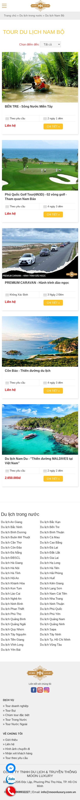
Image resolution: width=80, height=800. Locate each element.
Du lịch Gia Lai (49, 557)
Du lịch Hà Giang (12, 562)
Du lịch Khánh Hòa (13, 583)
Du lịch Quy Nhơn (12, 629)
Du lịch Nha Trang (51, 598)
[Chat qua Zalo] (11, 780)
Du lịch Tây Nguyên (13, 634)
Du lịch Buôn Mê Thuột (15, 537)
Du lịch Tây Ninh (50, 634)
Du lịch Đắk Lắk (50, 552)
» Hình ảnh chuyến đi (16, 748)
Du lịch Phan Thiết (12, 608)
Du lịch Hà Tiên (49, 568)
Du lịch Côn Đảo (11, 547)
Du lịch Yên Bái (10, 649)
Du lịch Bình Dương (13, 532)
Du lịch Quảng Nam (52, 619)
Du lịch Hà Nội (10, 568)
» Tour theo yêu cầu (15, 758)
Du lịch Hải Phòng (51, 573)
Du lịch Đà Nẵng (11, 552)
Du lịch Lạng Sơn (51, 588)
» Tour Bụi (9, 710)
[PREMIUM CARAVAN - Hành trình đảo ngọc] (40, 253)
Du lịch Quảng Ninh (52, 624)
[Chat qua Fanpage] (11, 768)
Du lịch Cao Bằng (51, 542)
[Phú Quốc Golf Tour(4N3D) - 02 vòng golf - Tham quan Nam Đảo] (40, 165)
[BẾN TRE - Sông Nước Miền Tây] (40, 77)
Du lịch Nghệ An (11, 598)
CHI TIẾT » (53, 126)
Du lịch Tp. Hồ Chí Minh (55, 639)
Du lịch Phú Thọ (11, 613)
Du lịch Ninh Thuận (52, 603)
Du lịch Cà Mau (50, 537)
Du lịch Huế (47, 578)
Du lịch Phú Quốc (51, 608)
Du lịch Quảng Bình (13, 619)
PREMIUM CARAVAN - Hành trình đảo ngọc (37, 282)
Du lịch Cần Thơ (11, 542)
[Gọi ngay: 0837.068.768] (11, 790)
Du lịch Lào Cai (10, 593)
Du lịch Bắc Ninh (11, 527)
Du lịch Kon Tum (11, 588)
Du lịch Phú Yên (50, 613)
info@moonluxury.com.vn (58, 792)
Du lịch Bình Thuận (52, 532)
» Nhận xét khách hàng (17, 753)
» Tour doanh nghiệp (15, 706)
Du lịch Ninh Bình (12, 603)
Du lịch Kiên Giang (51, 583)
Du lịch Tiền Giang (12, 639)
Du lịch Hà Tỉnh (10, 573)
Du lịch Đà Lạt (49, 547)
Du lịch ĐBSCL (10, 557)
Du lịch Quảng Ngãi (13, 624)
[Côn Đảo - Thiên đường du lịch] (40, 341)
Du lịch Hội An (10, 578)
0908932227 (22, 792)
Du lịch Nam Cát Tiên (53, 593)
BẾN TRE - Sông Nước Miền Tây (29, 106)
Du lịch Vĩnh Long (12, 644)
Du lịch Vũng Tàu (51, 644)
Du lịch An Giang (11, 522)
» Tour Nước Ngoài (15, 724)
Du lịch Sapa (48, 629)
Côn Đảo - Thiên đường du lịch (27, 370)
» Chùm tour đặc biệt (16, 715)
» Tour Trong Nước (15, 719)
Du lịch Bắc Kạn (50, 522)
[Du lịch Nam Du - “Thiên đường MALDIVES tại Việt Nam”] (40, 429)
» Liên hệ (8, 744)
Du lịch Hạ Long (50, 562)
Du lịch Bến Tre (49, 527)
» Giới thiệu (10, 739)
